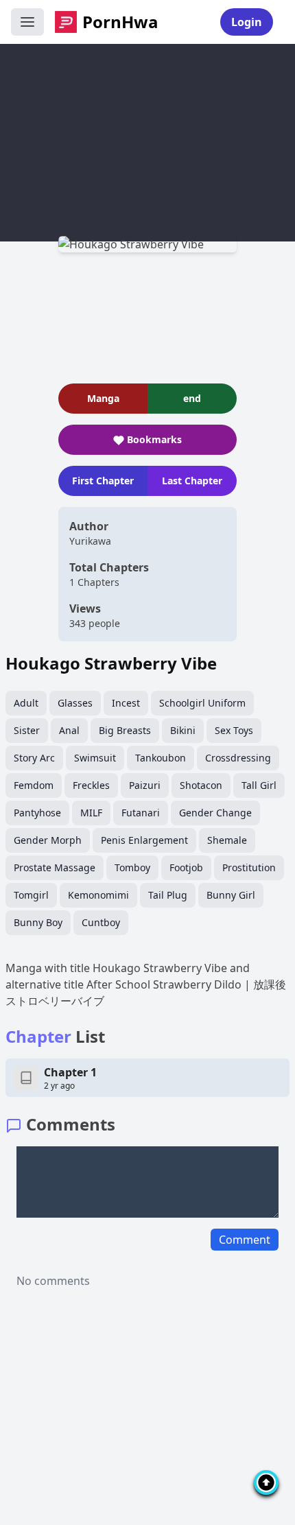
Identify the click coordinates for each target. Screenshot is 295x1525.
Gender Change (215, 812)
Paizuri (145, 785)
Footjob (186, 867)
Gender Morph (48, 840)
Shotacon (201, 785)
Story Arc (34, 757)
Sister (27, 730)
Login (246, 21)
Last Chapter (192, 480)
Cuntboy (101, 922)
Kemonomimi (98, 894)
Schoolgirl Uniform (202, 702)
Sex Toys (234, 730)
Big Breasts (125, 730)
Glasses (75, 702)
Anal (69, 730)
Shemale (227, 840)
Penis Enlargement (144, 840)
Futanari (140, 812)
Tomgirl (31, 894)
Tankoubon (160, 757)
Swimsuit (95, 757)
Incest (126, 702)
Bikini (183, 730)
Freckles (91, 785)
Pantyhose (37, 812)
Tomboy (132, 867)
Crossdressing (238, 757)
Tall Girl (258, 785)
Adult (26, 702)
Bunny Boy (38, 922)
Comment (244, 1239)
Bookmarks (154, 439)
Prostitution (249, 867)
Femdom (34, 785)
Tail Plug (167, 894)
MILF (91, 812)
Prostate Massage (54, 867)
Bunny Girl (230, 894)
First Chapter (103, 480)
